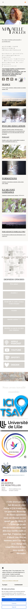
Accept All (14, 599)
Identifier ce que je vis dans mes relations (14, 329)
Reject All (14, 607)
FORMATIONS (9, 178)
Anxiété (14, 310)
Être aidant (14, 284)
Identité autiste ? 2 (14, 319)
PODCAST (5, 137)
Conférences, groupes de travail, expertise (10, 195)
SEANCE (6, 84)
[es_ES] (25, 2)
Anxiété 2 (14, 293)
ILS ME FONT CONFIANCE (8, 191)
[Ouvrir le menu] (3, 2)
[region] (14, 598)
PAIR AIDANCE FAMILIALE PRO (13, 232)
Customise (14, 603)
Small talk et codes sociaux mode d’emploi (14, 303)
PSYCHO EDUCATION (13, 126)
